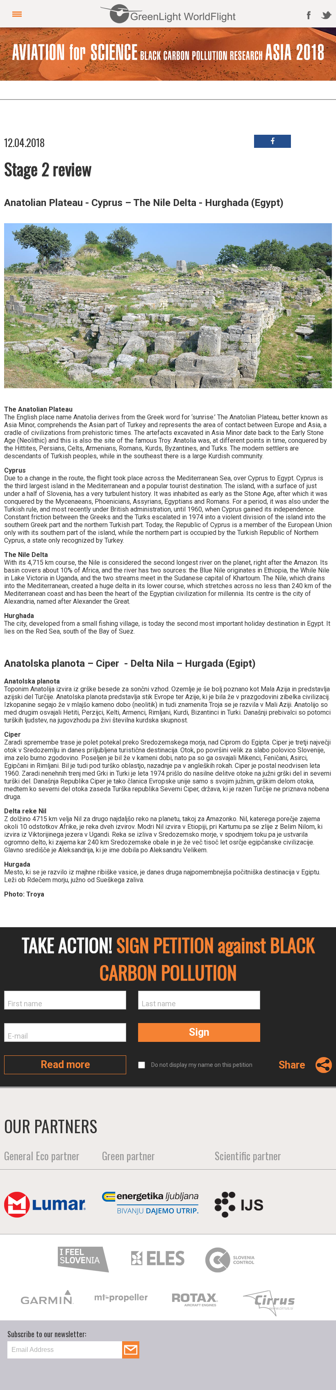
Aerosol (270, 1300)
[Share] (318, 1069)
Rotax (48, 1299)
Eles (157, 1258)
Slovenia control (231, 1260)
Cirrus (122, 1304)
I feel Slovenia (84, 1259)
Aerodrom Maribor (196, 1300)
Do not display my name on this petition (201, 1065)
